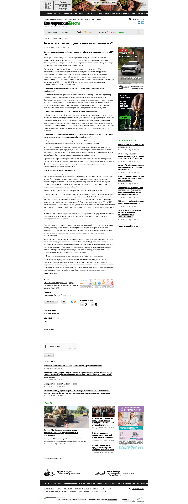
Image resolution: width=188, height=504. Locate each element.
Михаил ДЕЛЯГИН (70, 285)
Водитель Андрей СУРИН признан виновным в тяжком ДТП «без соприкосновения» (131, 178)
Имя (45, 321)
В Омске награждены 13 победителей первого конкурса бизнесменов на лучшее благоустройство (103, 421)
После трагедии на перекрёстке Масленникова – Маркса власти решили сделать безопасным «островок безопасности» (130, 191)
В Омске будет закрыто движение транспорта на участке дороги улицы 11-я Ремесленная (131, 156)
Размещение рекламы (51, 491)
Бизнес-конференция (58, 283)
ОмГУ (46, 283)
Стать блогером (84, 491)
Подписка (95, 491)
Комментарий (49, 329)
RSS (103, 491)
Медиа (57, 19)
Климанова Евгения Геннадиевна (57, 295)
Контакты (73, 491)
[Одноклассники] (75, 302)
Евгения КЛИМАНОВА (53, 285)
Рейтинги (87, 19)
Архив (99, 19)
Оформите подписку (65, 471)
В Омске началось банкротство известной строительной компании (102, 435)
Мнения (80, 19)
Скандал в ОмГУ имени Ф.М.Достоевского (60, 384)
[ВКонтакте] (72, 302)
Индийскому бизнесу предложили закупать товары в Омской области (103, 447)
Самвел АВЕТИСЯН (52, 288)
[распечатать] (63, 303)
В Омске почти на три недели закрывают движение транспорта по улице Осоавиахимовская (129, 213)
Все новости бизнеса (51, 458)
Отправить (49, 355)
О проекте (64, 491)
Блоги (93, 19)
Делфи (70, 283)
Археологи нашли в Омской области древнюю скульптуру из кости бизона (73, 366)
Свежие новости (127, 140)
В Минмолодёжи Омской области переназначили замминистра (131, 202)
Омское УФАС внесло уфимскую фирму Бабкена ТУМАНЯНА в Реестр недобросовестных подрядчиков (64, 432)
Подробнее (112, 499)
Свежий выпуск (49, 19)
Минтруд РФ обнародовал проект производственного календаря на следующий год (131, 167)
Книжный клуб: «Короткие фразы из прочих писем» (131, 146)
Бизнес (48, 403)
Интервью (73, 19)
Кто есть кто (65, 19)
